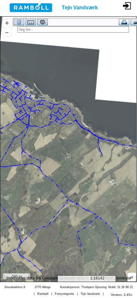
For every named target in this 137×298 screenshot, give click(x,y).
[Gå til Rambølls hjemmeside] (26, 14)
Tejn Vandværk (90, 293)
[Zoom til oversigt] (18, 23)
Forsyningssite (64, 293)
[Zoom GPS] (42, 23)
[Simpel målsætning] (30, 23)
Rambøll (42, 293)
